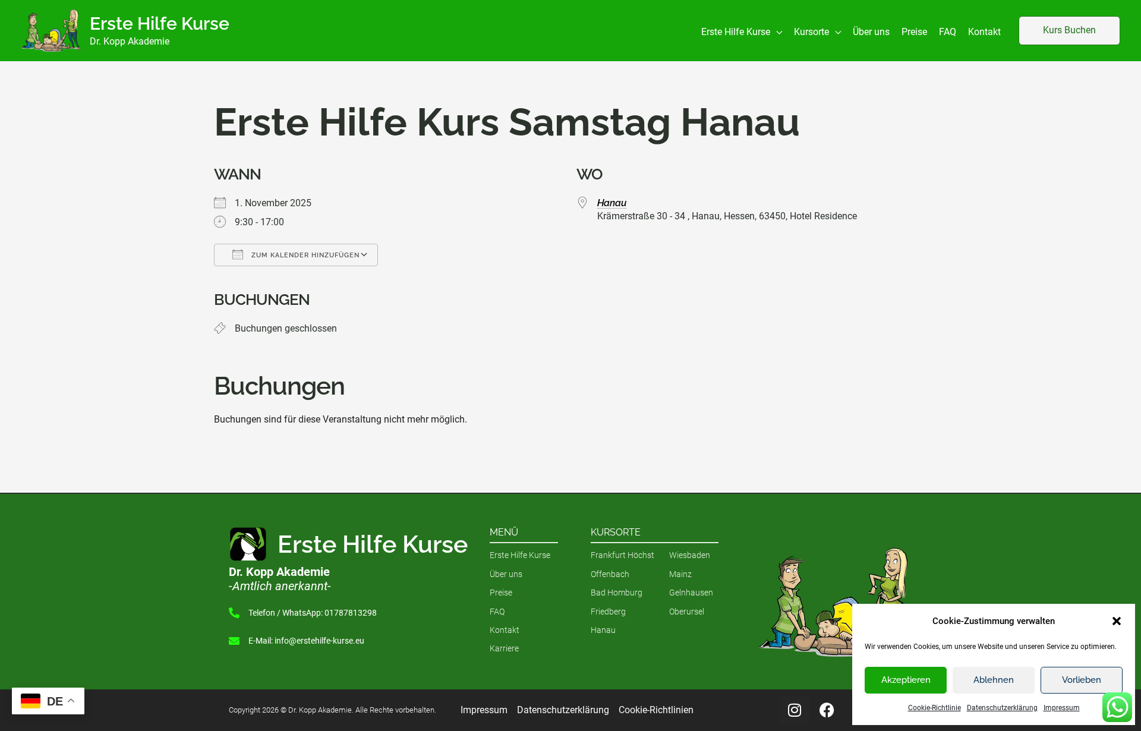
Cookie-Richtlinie (934, 708)
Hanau (611, 203)
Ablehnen (993, 680)
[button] (1117, 621)
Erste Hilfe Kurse (159, 23)
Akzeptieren (906, 680)
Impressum (1062, 708)
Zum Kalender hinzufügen (304, 255)
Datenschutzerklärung (1002, 708)
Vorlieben (1081, 680)
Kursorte (616, 532)
